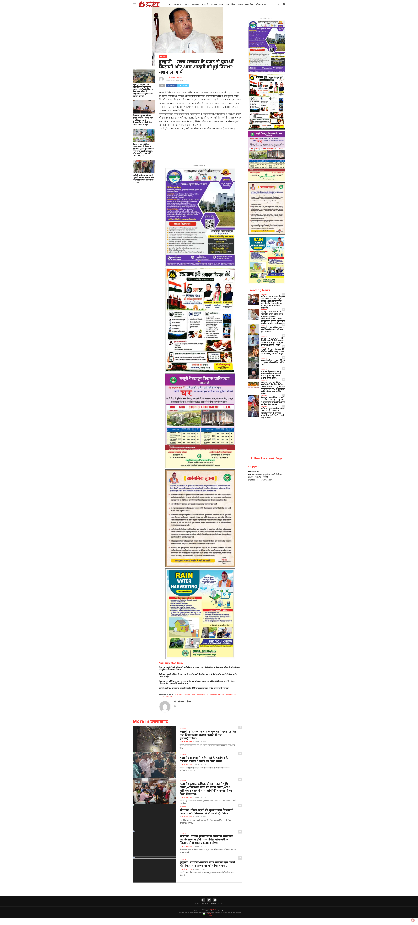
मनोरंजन (214, 4)
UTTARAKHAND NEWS (215, 694)
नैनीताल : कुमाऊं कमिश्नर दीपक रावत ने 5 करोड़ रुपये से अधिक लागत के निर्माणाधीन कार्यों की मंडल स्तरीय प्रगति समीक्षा (143, 120)
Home (197, 903)
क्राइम (221, 4)
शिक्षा (233, 4)
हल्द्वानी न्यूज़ (169, 696)
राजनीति (205, 4)
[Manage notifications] (413, 920)
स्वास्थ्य (240, 4)
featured (201, 694)
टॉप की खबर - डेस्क (175, 77)
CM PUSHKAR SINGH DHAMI (185, 694)
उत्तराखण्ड (195, 4)
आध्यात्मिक (249, 4)
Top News (177, 4)
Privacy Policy (217, 903)
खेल (227, 4)
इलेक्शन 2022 (261, 4)
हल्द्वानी (187, 4)
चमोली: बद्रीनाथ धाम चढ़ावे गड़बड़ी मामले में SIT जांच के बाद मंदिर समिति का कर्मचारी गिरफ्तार (143, 178)
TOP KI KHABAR (211, 909)
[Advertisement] (200, 148)
